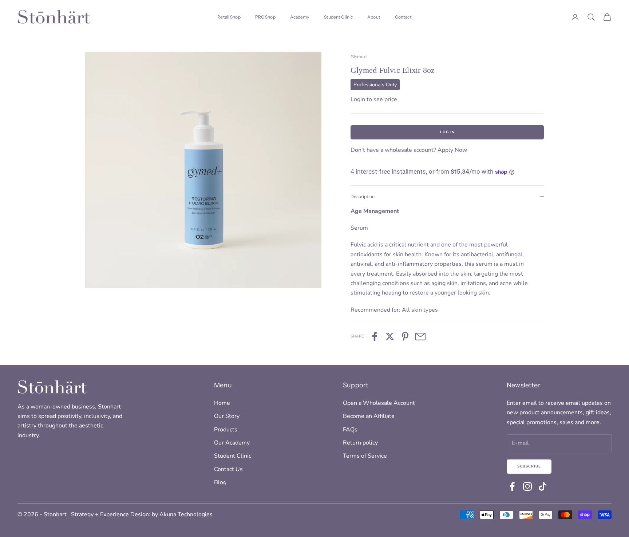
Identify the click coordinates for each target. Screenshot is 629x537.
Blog (220, 482)
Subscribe (529, 466)
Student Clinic (338, 17)
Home (222, 403)
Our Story (227, 416)
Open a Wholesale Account (379, 403)
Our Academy (232, 443)
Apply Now (452, 150)
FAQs (350, 430)
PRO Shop (265, 17)
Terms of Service (365, 456)
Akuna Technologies (186, 514)
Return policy (360, 443)
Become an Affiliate (369, 416)
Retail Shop (228, 17)
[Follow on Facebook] (512, 486)
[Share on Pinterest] (405, 336)
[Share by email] (420, 336)
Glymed (359, 56)
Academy (299, 17)
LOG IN (447, 132)
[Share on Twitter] (389, 336)
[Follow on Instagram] (527, 486)
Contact (403, 17)
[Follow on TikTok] (542, 486)
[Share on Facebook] (374, 336)
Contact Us (228, 469)
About (373, 17)
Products (225, 430)
